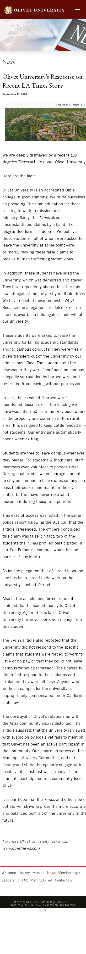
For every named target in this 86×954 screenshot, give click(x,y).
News (51, 873)
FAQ (25, 880)
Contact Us (63, 880)
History (24, 873)
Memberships (69, 873)
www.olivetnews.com (21, 848)
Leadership (11, 880)
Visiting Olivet (41, 880)
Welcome (9, 873)
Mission (38, 873)
